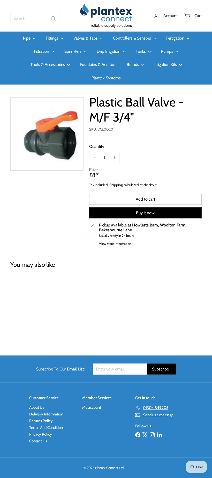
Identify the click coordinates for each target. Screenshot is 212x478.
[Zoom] (47, 134)
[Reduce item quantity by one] (94, 157)
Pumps (167, 51)
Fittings (52, 38)
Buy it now (145, 212)
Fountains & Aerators (98, 64)
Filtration (42, 51)
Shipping (116, 185)
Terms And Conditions (46, 427)
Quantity (96, 146)
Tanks (141, 51)
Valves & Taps (86, 38)
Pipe (27, 38)
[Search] (53, 18)
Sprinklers (73, 51)
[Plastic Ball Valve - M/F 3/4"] (24, 308)
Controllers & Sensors (132, 38)
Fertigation (175, 38)
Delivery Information (46, 414)
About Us (36, 407)
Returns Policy (41, 421)
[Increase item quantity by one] (114, 157)
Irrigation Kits (166, 64)
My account (91, 407)
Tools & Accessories (48, 64)
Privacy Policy (40, 434)
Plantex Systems (106, 77)
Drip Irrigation (109, 51)
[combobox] (34, 18)
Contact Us (38, 441)
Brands (133, 64)
